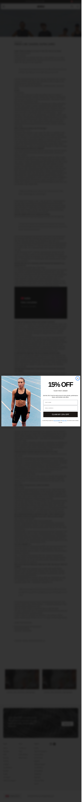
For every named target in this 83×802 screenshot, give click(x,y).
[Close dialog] (77, 378)
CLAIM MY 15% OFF (60, 414)
